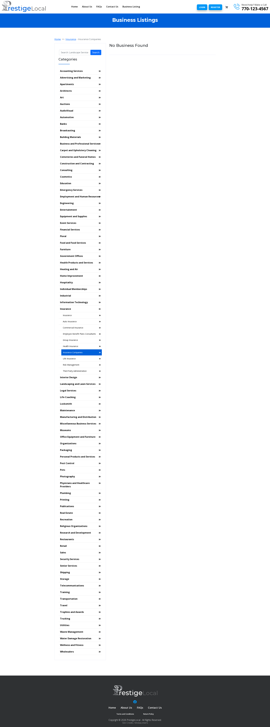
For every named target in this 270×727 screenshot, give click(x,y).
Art (62, 97)
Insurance (71, 39)
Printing (64, 499)
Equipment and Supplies (73, 216)
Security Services (69, 559)
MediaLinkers (141, 722)
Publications (67, 506)
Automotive (67, 117)
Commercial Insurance (73, 327)
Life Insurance (69, 358)
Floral (63, 236)
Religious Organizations (73, 526)
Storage (64, 579)
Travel (63, 605)
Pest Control (67, 463)
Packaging (66, 450)
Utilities (64, 625)
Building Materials (70, 137)
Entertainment (68, 209)
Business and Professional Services (79, 143)
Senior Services (68, 565)
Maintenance (67, 410)
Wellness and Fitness (71, 645)
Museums (65, 430)
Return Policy (148, 714)
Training (65, 592)
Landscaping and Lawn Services (77, 384)
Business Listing (131, 6)
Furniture (65, 249)
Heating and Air (69, 269)
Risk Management (71, 364)
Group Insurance (70, 340)
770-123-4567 (255, 9)
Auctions (65, 104)
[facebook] (135, 701)
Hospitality (66, 282)
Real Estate (66, 512)
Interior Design (68, 377)
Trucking (65, 618)
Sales (63, 552)
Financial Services (70, 229)
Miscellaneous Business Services (78, 423)
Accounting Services (71, 71)
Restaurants (67, 539)
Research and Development (75, 532)
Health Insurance (70, 346)
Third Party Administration (75, 371)
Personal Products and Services (77, 456)
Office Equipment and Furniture (77, 436)
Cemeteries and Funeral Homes (78, 156)
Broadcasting (67, 130)
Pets (62, 469)
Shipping (65, 572)
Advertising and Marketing (75, 77)
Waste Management (71, 631)
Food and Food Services (73, 242)
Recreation (66, 519)
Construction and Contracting (77, 163)
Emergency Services (71, 189)
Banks (63, 123)
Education (65, 183)
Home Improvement (71, 275)
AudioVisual (66, 110)
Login (202, 7)
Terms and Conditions (125, 714)
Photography (67, 476)
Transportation (68, 598)
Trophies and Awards (72, 612)
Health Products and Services (76, 262)
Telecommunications (72, 585)
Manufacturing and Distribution (78, 417)
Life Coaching (68, 397)
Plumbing (65, 493)
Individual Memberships (73, 289)
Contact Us (112, 6)
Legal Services (68, 390)
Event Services (68, 223)
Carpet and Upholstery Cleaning (78, 150)
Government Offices (71, 256)
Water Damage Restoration (75, 638)
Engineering (67, 203)
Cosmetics (66, 176)
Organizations (68, 443)
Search (95, 52)
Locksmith (66, 403)
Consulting (66, 170)
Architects (66, 90)
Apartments (67, 84)
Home (74, 6)
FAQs (99, 6)
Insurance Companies (73, 352)
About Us (87, 6)
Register (215, 7)
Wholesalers (67, 651)
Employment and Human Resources (80, 196)
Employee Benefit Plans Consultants (79, 333)
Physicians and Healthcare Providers (75, 485)
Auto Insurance (70, 321)
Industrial (65, 295)
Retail (63, 545)
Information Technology (74, 302)
